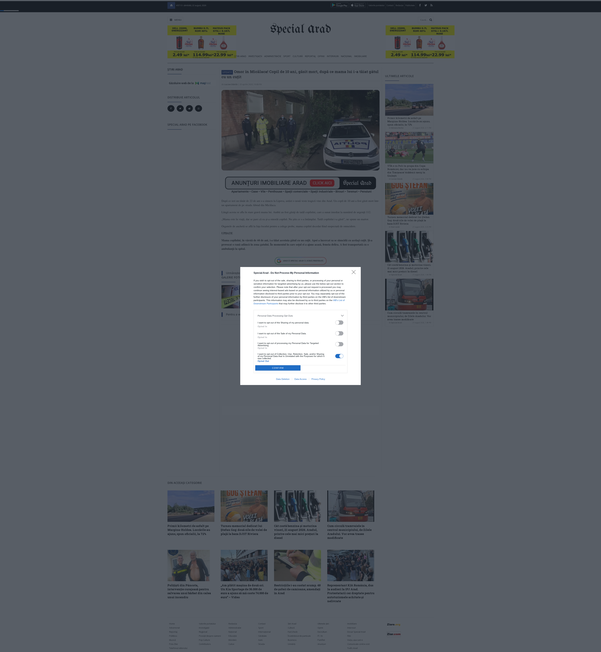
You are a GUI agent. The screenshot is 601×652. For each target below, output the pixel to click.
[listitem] (300, 315)
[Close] (355, 273)
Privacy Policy (318, 379)
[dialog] (300, 326)
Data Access (300, 379)
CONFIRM (278, 368)
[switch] (339, 322)
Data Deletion (283, 379)
